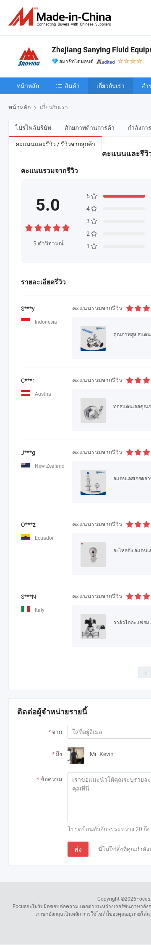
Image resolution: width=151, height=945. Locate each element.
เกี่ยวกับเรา (110, 86)
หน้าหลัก (28, 86)
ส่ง (78, 849)
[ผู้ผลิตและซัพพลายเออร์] (61, 16)
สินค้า (72, 86)
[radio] (29, 226)
